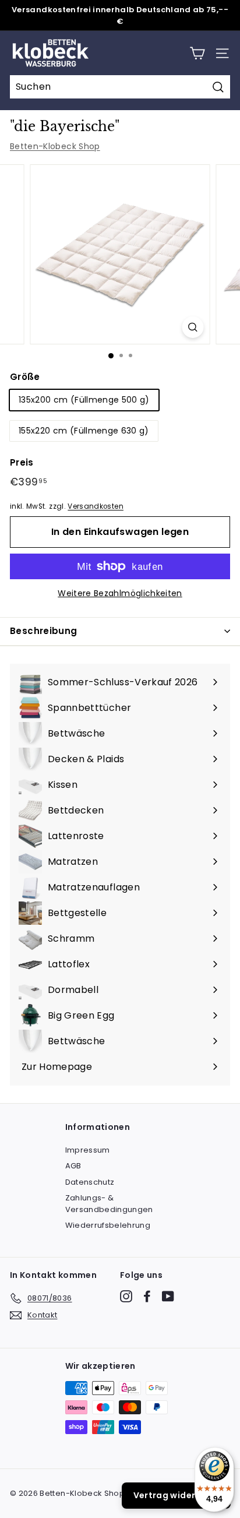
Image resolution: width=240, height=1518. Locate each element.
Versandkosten (95, 506)
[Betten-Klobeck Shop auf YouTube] (168, 1296)
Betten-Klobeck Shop (55, 146)
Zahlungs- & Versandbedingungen (109, 1203)
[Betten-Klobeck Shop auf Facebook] (147, 1296)
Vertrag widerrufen (176, 1495)
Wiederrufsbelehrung (108, 1225)
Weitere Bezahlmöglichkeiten (120, 593)
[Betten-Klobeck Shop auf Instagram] (126, 1296)
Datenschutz (90, 1182)
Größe (25, 377)
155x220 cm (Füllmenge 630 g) (84, 430)
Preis (22, 462)
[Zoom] (193, 327)
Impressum (87, 1150)
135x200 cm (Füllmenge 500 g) (84, 400)
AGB (73, 1165)
